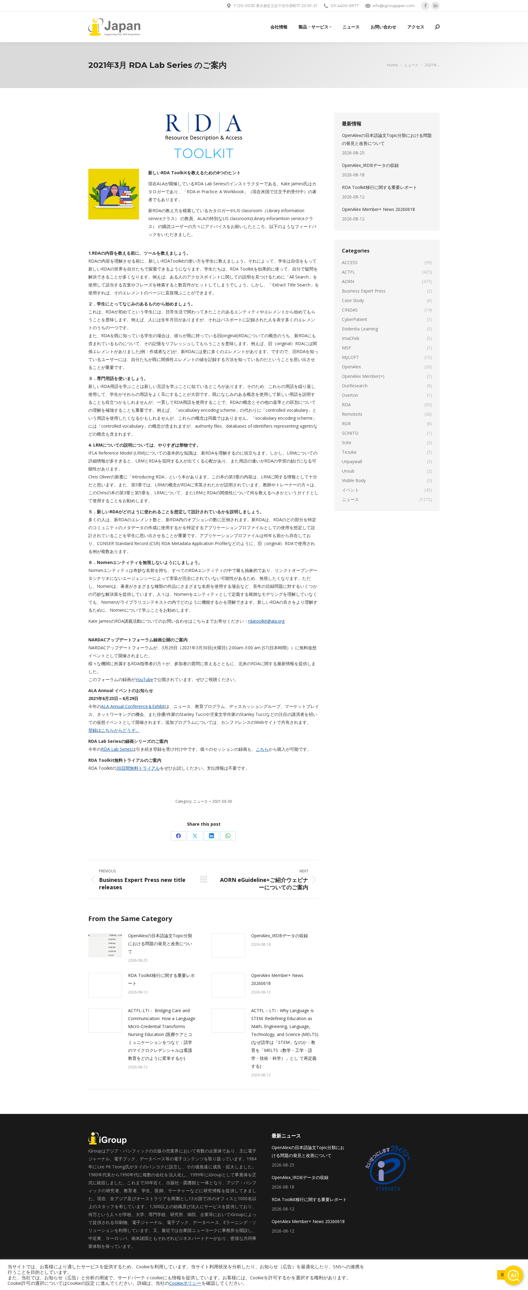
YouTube (144, 679)
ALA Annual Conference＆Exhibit (133, 706)
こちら (262, 749)
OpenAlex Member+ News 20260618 (277, 979)
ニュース (200, 801)
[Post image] (105, 945)
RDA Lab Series (116, 749)
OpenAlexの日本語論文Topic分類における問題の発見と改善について (160, 943)
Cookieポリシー (185, 1283)
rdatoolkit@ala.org (266, 621)
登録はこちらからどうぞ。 (114, 730)
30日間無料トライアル (138, 768)
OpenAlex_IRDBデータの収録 (279, 935)
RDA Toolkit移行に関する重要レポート (161, 979)
